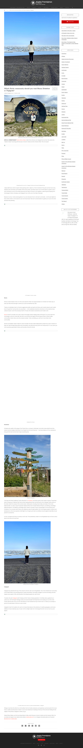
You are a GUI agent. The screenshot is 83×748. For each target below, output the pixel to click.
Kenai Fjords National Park (67, 122)
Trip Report (64, 201)
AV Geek (63, 75)
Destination (64, 89)
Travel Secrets (65, 195)
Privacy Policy (41, 741)
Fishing (63, 100)
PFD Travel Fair (65, 150)
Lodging (63, 139)
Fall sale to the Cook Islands (68, 35)
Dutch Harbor (65, 92)
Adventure (64, 53)
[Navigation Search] (72, 7)
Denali (63, 86)
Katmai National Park (66, 120)
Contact (61, 743)
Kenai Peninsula (65, 125)
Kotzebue (30, 500)
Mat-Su (63, 142)
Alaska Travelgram (8, 93)
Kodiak (63, 134)
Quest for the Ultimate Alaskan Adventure (68, 162)
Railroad (63, 170)
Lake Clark (64, 136)
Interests (63, 111)
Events (63, 95)
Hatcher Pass (65, 106)
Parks (63, 147)
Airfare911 (46, 743)
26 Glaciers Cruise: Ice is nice (68, 33)
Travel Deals (64, 193)
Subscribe (71, 21)
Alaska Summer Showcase (68, 59)
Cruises (63, 84)
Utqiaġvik (15, 598)
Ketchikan (64, 131)
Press (63, 156)
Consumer (64, 81)
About (34, 743)
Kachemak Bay (65, 117)
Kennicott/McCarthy (66, 128)
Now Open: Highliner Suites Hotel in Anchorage (69, 39)
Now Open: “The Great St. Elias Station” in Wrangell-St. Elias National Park (70, 43)
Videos (63, 204)
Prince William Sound (66, 159)
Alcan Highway (65, 64)
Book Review (64, 78)
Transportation (65, 190)
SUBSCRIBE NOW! (41, 739)
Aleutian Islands (65, 67)
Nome (5, 314)
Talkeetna (64, 184)
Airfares (63, 56)
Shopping (64, 179)
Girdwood (64, 103)
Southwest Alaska (66, 181)
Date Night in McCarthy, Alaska (68, 30)
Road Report (64, 173)
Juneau (63, 114)
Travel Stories (65, 198)
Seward (63, 176)
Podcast (63, 153)
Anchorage (64, 70)
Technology (64, 187)
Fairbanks (64, 98)
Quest (42, 743)
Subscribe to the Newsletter (26, 743)
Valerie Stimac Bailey (21, 140)
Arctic (63, 73)
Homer (63, 109)
